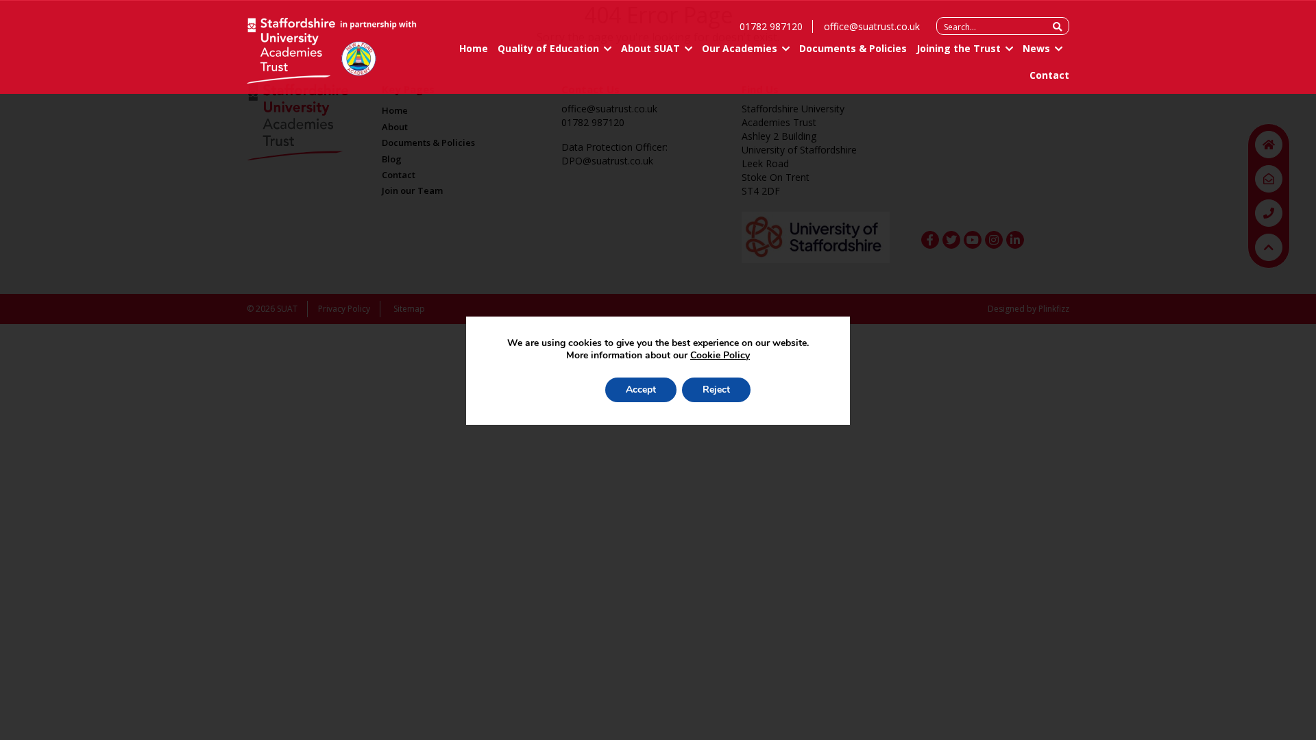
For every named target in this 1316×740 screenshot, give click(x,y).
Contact (1049, 75)
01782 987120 (771, 26)
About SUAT (650, 48)
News (1036, 48)
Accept (641, 389)
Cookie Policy (720, 355)
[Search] (1057, 27)
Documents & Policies (853, 48)
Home (473, 48)
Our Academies (739, 48)
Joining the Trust (958, 48)
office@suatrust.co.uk (872, 26)
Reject (716, 389)
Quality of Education (548, 48)
